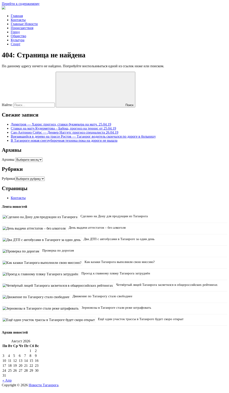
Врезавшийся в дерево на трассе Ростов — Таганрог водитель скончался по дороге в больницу (83, 136)
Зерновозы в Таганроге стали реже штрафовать (116, 307)
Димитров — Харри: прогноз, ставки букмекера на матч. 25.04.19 (61, 124)
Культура (17, 40)
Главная (17, 16)
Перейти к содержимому (21, 4)
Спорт (15, 44)
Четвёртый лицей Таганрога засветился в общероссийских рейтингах (167, 285)
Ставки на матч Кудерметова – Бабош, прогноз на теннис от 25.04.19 (63, 128)
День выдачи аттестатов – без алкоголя (97, 227)
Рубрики (8, 178)
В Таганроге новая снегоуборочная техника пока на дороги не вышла (64, 140)
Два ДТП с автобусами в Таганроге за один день (119, 239)
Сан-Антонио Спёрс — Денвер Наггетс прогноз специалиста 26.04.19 (64, 132)
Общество (18, 36)
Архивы (8, 159)
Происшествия (22, 28)
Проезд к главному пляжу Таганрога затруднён (115, 273)
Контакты (18, 20)
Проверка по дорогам (58, 250)
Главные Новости (24, 24)
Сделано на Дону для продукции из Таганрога (114, 216)
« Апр (7, 380)
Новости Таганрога (43, 385)
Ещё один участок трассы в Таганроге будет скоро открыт (141, 319)
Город (15, 32)
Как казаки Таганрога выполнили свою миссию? (120, 262)
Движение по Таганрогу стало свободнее (102, 296)
